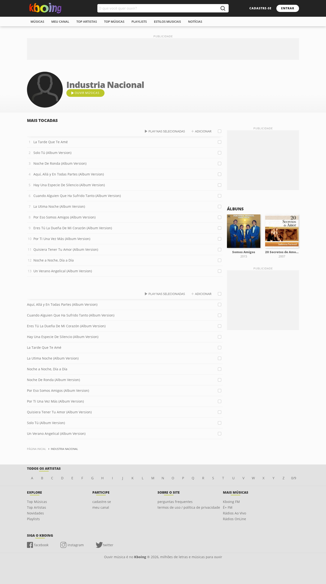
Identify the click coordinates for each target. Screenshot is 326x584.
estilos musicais (167, 21)
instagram (76, 545)
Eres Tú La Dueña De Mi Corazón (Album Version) (72, 228)
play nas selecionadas (166, 131)
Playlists (33, 519)
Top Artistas (36, 507)
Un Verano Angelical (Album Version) (62, 271)
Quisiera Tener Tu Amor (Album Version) (65, 249)
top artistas (86, 21)
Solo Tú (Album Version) (52, 152)
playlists (139, 21)
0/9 (293, 478)
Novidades (35, 513)
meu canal (60, 21)
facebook (41, 545)
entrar (287, 8)
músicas (37, 21)
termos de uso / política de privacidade (189, 507)
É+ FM (227, 507)
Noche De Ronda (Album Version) (59, 163)
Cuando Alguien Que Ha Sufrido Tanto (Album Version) (77, 195)
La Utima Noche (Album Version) (59, 206)
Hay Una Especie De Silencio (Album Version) (69, 185)
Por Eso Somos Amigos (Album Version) (64, 217)
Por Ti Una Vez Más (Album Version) (61, 238)
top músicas (114, 21)
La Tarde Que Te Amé (50, 142)
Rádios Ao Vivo (234, 513)
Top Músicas (37, 501)
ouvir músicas (87, 93)
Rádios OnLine (234, 519)
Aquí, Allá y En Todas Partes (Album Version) (68, 174)
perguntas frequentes (175, 501)
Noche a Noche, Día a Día (53, 260)
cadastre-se (260, 8)
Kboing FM (231, 501)
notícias (195, 21)
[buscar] (223, 8)
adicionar (203, 131)
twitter (108, 545)
